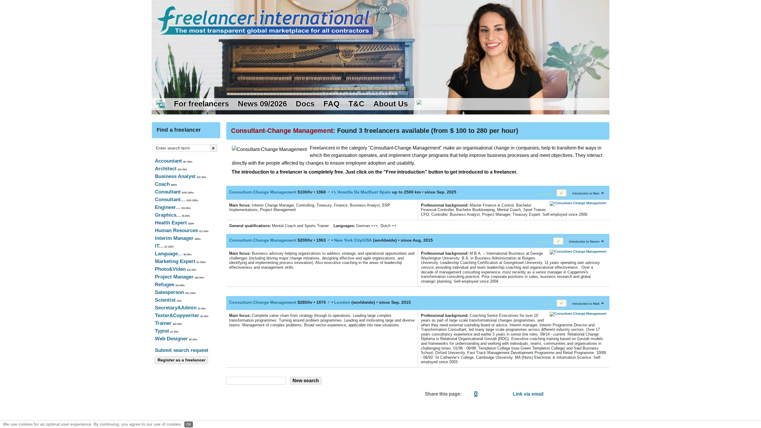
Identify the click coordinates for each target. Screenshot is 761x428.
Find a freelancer (179, 130)
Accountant (174, 161)
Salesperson (175, 292)
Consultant (174, 192)
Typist (167, 331)
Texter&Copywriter (182, 315)
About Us (390, 103)
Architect (171, 168)
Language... (173, 254)
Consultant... (176, 199)
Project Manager (179, 277)
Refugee (170, 284)
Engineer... (173, 207)
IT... (164, 246)
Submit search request (181, 350)
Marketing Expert (180, 261)
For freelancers (201, 103)
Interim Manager (178, 238)
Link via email (528, 393)
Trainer (168, 323)
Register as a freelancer (181, 360)
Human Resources (182, 230)
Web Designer (176, 339)
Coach (166, 184)
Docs (305, 103)
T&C (356, 103)
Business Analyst (180, 176)
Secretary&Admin (180, 308)
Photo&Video (175, 269)
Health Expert (174, 223)
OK (188, 424)
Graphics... (172, 215)
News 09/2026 (262, 103)
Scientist (168, 300)
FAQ (331, 103)
